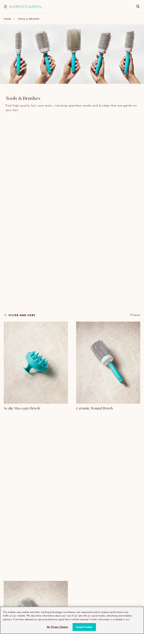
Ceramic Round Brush (94, 408)
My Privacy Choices (57, 627)
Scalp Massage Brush (22, 408)
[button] (5, 6)
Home (7, 18)
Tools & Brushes (28, 18)
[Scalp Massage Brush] (36, 363)
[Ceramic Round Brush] (108, 363)
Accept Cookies (84, 627)
